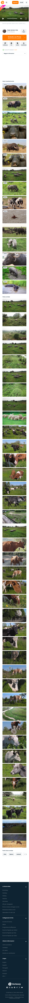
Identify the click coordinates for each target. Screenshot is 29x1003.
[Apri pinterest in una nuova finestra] (14, 988)
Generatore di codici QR (8, 913)
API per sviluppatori (7, 903)
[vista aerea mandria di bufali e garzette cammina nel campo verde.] (14, 389)
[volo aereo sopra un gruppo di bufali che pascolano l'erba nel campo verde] (14, 403)
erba (5, 853)
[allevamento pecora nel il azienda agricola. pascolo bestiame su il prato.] (14, 417)
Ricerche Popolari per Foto (9, 934)
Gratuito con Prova (14, 37)
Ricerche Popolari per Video (9, 937)
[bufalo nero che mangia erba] (14, 89)
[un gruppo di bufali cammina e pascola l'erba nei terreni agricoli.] (14, 173)
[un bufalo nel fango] (14, 286)
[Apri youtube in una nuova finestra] (21, 988)
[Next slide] (22, 854)
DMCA (4, 925)
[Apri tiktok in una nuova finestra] (16, 988)
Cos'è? (15, 49)
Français (4, 974)
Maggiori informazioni (9, 52)
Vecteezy (4, 892)
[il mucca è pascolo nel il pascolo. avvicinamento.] (14, 671)
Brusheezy (5, 889)
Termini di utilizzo (9, 998)
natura (11, 853)
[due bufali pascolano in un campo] (14, 188)
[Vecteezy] (2, 2)
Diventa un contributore (8, 954)
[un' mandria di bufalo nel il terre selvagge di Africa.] (14, 230)
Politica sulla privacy (18, 998)
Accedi (21, 2)
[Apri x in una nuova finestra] (18, 988)
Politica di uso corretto (14, 999)
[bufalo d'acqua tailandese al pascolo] (14, 258)
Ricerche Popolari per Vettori (9, 931)
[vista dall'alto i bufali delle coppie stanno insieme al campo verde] (14, 244)
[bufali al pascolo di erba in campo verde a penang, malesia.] (14, 347)
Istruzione (5, 900)
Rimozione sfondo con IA (8, 911)
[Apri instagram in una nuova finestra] (9, 988)
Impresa (4, 898)
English (4, 963)
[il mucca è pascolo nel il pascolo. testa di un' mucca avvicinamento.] (14, 586)
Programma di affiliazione (9, 928)
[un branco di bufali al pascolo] (14, 117)
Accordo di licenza (7, 923)
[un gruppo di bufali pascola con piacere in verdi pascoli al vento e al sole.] (14, 103)
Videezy (4, 895)
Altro (3, 977)
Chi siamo (5, 951)
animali (19, 853)
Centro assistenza (7, 946)
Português (5, 969)
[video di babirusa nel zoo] (14, 272)
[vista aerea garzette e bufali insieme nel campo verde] (14, 530)
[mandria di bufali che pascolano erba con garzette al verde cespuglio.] (14, 361)
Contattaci (5, 949)
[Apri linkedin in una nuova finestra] (11, 988)
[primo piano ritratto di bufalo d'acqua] (14, 131)
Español (4, 966)
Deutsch (4, 972)
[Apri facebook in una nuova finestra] (6, 988)
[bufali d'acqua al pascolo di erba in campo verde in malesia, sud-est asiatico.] (14, 798)
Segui (23, 32)
